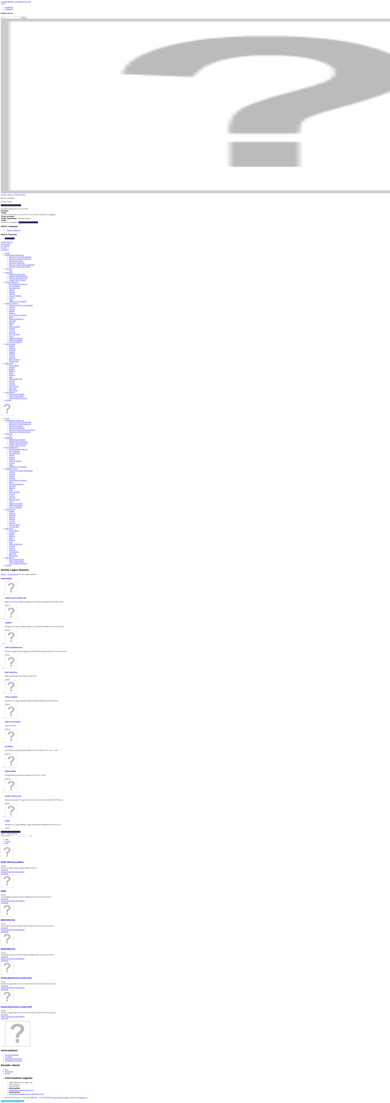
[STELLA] (11, 693)
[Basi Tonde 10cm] (11, 668)
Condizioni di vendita (13, 1061)
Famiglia (12, 321)
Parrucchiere (14, 334)
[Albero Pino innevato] (11, 718)
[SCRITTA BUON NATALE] (11, 643)
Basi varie (12, 389)
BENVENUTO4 (8, 949)
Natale (11, 290)
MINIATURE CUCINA (17, 280)
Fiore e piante (14, 327)
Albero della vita (15, 379)
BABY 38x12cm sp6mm (12, 862)
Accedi (28, 2)
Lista (6, 843)
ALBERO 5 (8, 622)
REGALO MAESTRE (17, 263)
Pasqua (12, 292)
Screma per (5, 836)
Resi (6, 1070)
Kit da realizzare (11, 282)
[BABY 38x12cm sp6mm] (7, 858)
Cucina (12, 298)
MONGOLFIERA (10, 771)
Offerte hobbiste (16, 340)
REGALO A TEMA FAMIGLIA (20, 259)
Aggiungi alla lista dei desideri (13, 872)
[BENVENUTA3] (7, 916)
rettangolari (14, 387)
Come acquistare (12, 1055)
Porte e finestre (15, 342)
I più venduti (6, 578)
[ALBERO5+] (11, 619)
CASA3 (7, 820)
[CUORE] (11, 792)
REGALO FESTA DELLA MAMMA (22, 265)
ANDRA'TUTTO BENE (18, 302)
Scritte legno (10, 344)
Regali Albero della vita (14, 255)
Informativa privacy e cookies (12, 1101)
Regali (7, 1074)
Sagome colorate (16, 338)
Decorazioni (9, 392)
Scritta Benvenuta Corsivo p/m (16, 978)
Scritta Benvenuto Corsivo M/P (16, 1007)
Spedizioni (9, 1072)
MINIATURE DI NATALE (18, 276)
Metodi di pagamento (13, 1059)
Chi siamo (8, 1057)
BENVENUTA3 (8, 920)
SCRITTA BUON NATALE (13, 647)
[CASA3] (11, 817)
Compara (4, 874)
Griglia (7, 841)
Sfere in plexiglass (16, 396)
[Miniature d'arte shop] (7, 415)
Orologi (12, 367)
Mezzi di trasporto (16, 319)
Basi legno (9, 363)
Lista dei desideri (7, 2)
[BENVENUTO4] (7, 945)
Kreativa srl (83, 1098)
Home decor (14, 365)
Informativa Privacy (61, 1098)
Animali (12, 329)
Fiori (10, 271)
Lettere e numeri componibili (21, 305)
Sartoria (12, 333)
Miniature (9, 273)
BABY (3, 891)
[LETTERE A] (11, 742)
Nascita (12, 294)
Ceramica (8, 269)
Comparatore (19, 2)
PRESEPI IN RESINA (17, 275)
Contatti (8, 400)
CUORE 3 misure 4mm (13, 796)
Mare (11, 300)
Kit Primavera (14, 286)
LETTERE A (9, 746)
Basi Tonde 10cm (11, 672)
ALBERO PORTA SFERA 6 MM (15, 598)
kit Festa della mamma (18, 284)
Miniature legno (11, 304)
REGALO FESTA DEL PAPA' (20, 267)
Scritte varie (14, 362)
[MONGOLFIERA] (11, 767)
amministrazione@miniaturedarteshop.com (26, 1094)
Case (11, 325)
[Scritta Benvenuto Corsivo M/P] (7, 1003)
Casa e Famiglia (15, 296)
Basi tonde (13, 391)
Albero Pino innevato (13, 721)
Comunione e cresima (18, 315)
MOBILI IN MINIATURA (18, 278)
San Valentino (14, 288)
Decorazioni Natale (16, 394)
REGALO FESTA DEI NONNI (20, 257)
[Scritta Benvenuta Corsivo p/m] (7, 974)
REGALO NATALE (16, 261)
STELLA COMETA (11, 697)
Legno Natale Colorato (18, 398)
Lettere (12, 307)
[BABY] (7, 887)
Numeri (12, 309)
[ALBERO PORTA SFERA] (11, 594)
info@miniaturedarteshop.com (21, 1090)
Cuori (11, 336)
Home (7, 253)
